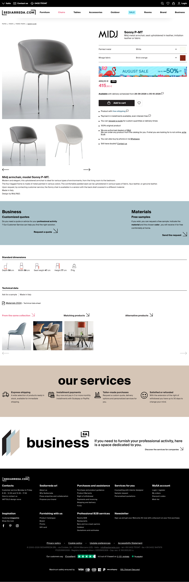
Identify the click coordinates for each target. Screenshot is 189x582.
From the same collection (16, 315)
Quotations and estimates (88, 530)
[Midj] (109, 34)
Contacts (8, 486)
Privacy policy (54, 543)
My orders (156, 493)
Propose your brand (48, 499)
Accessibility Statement (130, 543)
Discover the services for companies (162, 449)
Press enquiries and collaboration (54, 496)
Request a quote (43, 232)
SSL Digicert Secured (130, 569)
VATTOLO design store (11, 499)
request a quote (115, 121)
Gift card (43, 527)
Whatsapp (135, 139)
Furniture (45, 12)
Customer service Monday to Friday (17, 490)
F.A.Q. (79, 505)
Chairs (61, 12)
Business (180, 12)
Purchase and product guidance (90, 490)
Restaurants (82, 521)
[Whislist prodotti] (168, 3)
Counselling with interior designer (129, 490)
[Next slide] (86, 169)
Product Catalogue (47, 518)
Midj (129, 130)
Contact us (122, 143)
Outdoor (115, 12)
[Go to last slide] (5, 169)
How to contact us (9, 496)
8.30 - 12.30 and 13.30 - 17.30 (14, 493)
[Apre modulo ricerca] (162, 3)
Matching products (74, 315)
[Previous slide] (5, 353)
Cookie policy (75, 543)
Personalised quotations (125, 496)
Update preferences (100, 543)
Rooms (148, 12)
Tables (77, 12)
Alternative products (136, 315)
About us (43, 490)
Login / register (158, 490)
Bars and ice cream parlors (88, 524)
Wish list (155, 499)
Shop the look (8, 521)
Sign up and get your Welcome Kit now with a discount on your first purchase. (147, 518)
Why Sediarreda (46, 493)
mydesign (10, 518)
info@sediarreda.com (110, 547)
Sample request (121, 493)
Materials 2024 (14, 303)
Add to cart (119, 103)
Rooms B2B (82, 518)
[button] (24, 144)
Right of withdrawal (85, 496)
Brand (163, 12)
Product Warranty (84, 493)
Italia (8, 3)
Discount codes (158, 496)
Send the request (171, 235)
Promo (42, 524)
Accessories (95, 12)
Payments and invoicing (87, 499)
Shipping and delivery (86, 502)
